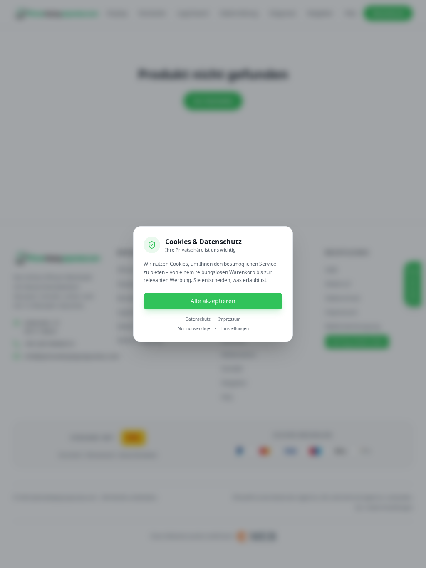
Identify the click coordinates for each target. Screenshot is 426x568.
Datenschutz (198, 319)
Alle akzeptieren (213, 301)
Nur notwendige (194, 328)
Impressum (229, 319)
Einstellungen (235, 328)
